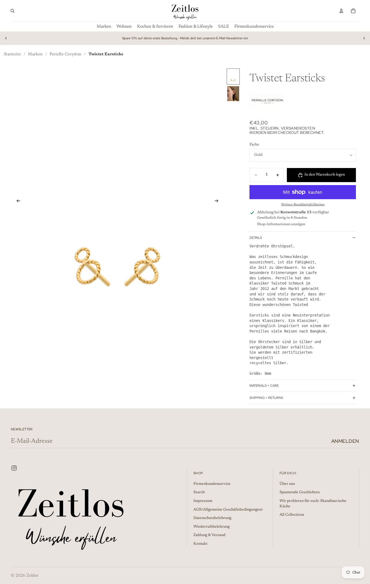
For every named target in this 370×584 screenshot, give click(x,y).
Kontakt (200, 544)
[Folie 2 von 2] (233, 93)
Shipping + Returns (266, 398)
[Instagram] (14, 468)
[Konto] (341, 11)
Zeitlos (32, 575)
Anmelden (345, 441)
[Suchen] (12, 11)
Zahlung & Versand (209, 535)
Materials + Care (264, 385)
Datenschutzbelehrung (212, 518)
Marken (35, 54)
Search (199, 492)
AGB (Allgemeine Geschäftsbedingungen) (227, 510)
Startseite (12, 54)
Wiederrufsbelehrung (211, 527)
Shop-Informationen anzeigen (281, 224)
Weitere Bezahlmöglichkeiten (302, 204)
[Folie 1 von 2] (233, 76)
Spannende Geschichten (300, 492)
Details (255, 237)
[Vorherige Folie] (6, 38)
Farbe (254, 145)
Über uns (287, 484)
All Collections (292, 515)
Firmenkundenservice (212, 484)
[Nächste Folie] (364, 38)
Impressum (202, 501)
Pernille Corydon (65, 54)
